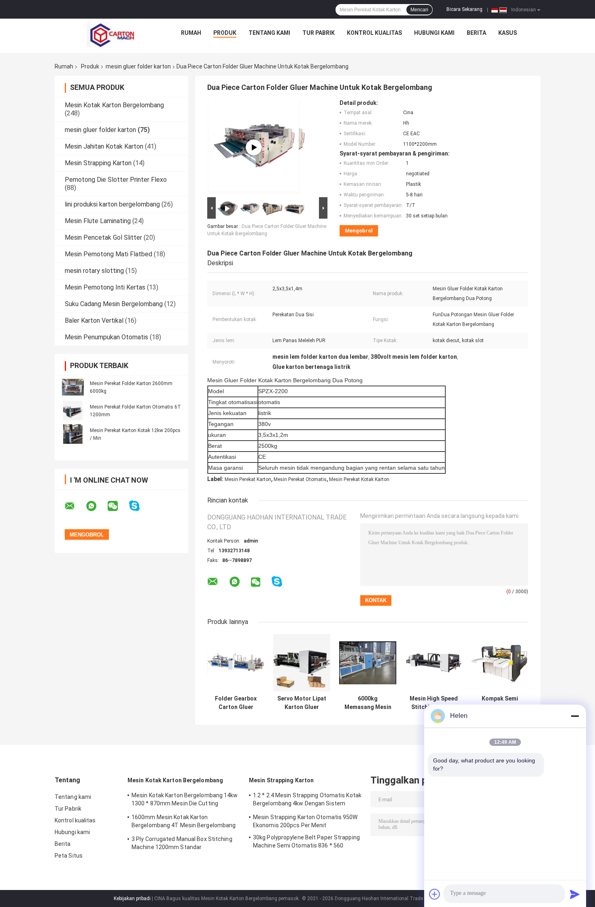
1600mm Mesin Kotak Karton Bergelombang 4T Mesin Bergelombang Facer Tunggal (184, 822)
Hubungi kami (434, 33)
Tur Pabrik (318, 33)
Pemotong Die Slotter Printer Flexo (116, 179)
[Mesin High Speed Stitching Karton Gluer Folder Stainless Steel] (433, 662)
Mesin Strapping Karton (98, 163)
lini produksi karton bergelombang (112, 204)
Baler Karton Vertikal (94, 320)
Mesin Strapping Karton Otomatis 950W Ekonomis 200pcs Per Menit (305, 821)
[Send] (574, 894)
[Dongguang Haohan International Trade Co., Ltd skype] (139, 506)
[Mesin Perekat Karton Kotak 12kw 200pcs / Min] (73, 434)
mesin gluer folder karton (138, 66)
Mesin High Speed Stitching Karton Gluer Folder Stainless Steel (434, 703)
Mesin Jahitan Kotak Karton (104, 146)
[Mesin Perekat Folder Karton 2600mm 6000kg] (73, 387)
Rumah (191, 33)
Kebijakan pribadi (132, 898)
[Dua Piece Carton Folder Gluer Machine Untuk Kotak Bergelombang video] (253, 147)
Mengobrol (359, 231)
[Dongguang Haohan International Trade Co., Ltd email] (75, 506)
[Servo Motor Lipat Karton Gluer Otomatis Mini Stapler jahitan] (301, 662)
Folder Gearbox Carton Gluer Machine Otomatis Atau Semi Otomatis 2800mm (236, 703)
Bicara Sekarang (464, 9)
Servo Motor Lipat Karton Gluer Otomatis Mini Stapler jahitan (301, 703)
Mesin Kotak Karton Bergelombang (114, 105)
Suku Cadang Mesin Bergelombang (114, 304)
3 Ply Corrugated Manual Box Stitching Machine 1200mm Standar (182, 843)
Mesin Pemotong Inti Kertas (105, 287)
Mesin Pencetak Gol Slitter (103, 237)
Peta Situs (69, 855)
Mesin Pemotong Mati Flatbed (108, 254)
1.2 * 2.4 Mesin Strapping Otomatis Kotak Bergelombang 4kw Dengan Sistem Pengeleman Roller (307, 800)
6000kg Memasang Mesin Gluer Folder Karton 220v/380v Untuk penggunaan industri (367, 703)
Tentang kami (269, 33)
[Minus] (575, 716)
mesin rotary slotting (94, 271)
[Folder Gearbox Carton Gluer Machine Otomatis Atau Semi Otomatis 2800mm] (235, 662)
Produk (224, 33)
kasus (507, 33)
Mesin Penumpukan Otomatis (106, 337)
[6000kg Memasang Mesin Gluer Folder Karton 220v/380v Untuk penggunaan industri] (367, 662)
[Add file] (434, 894)
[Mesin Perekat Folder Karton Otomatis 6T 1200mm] (73, 410)
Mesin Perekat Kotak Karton (359, 479)
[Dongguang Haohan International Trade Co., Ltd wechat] (118, 506)
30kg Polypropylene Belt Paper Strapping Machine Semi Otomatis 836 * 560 (306, 841)
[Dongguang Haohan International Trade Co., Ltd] (110, 35)
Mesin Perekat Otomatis (300, 479)
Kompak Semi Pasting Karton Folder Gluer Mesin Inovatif (499, 703)
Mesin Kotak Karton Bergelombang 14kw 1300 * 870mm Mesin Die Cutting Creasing (185, 800)
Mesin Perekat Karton (248, 479)
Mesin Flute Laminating (98, 221)
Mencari (419, 10)
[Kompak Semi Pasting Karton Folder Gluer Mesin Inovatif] (499, 662)
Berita (476, 33)
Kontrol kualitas (374, 33)
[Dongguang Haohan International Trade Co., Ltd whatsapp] (96, 506)
